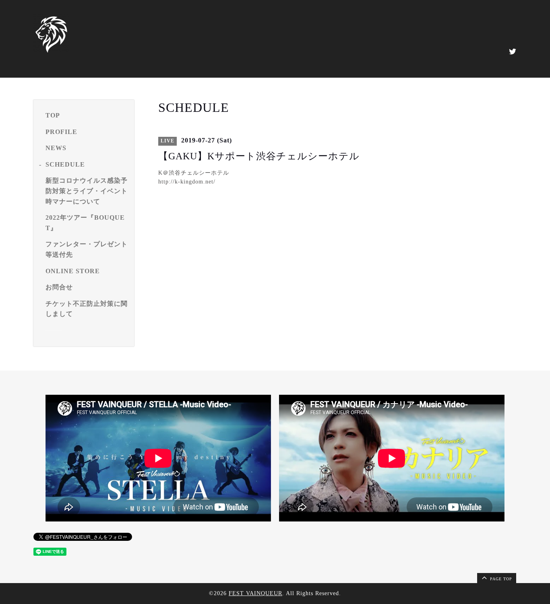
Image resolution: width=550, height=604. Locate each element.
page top (500, 579)
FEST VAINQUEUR (255, 593)
